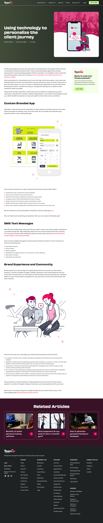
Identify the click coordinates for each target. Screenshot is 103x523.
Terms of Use (24, 487)
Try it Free (94, 2)
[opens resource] (19, 425)
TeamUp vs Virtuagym (73, 505)
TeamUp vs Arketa (75, 514)
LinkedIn (89, 472)
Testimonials (24, 478)
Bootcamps (40, 463)
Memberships (57, 490)
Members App (57, 487)
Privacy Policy (25, 490)
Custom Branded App (60, 475)
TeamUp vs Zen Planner (74, 495)
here (52, 210)
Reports (56, 505)
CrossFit (39, 466)
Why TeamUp (24, 475)
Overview (56, 463)
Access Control (58, 466)
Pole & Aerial (40, 487)
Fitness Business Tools (75, 463)
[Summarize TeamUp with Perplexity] (11, 476)
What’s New (73, 478)
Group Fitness (41, 472)
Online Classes (58, 499)
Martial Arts (40, 478)
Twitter (89, 469)
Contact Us (24, 481)
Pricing (68, 2)
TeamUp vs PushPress (73, 509)
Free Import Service (59, 481)
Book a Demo (8, 466)
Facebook (89, 463)
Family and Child (58, 478)
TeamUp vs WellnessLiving (74, 500)
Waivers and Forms (59, 508)
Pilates (39, 484)
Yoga (38, 490)
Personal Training (42, 481)
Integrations (57, 484)
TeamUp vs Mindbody (76, 491)
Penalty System (58, 511)
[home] (8, 2)
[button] (41, 2)
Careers (23, 472)
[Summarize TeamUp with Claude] (5, 476)
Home (22, 463)
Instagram (89, 466)
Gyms (38, 475)
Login (84, 2)
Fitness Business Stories (75, 474)
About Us (60, 2)
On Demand (57, 493)
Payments (56, 502)
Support (23, 484)
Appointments (58, 469)
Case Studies (74, 481)
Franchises (40, 469)
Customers (57, 472)
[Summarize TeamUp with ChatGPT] (8, 476)
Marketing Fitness (75, 470)
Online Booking (58, 496)
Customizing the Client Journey (27, 392)
